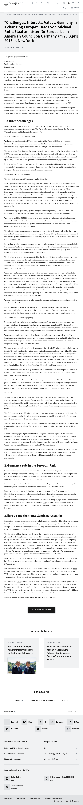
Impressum (8, 799)
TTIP (75, 568)
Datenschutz (21, 799)
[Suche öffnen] (63, 6)
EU (69, 103)
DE (68, 3)
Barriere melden (35, 799)
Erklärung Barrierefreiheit (53, 799)
